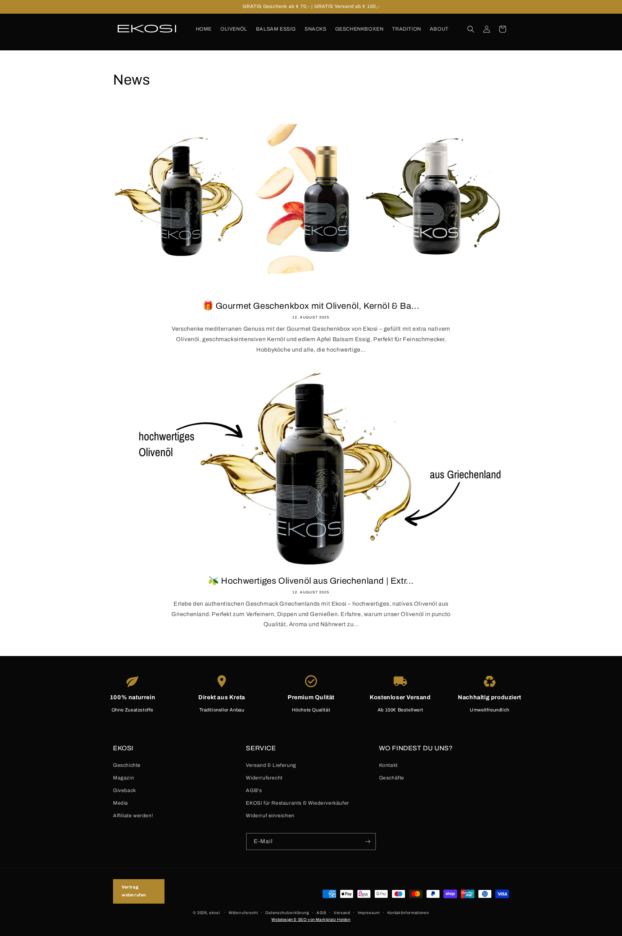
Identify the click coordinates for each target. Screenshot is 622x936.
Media (120, 803)
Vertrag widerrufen (134, 891)
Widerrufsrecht (264, 778)
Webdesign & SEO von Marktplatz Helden (310, 919)
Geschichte (127, 765)
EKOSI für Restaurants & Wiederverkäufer (297, 803)
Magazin (123, 778)
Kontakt (388, 765)
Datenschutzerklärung (287, 912)
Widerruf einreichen (270, 815)
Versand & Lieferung (271, 765)
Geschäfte (391, 778)
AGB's (254, 790)
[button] (471, 29)
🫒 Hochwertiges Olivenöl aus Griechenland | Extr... (311, 580)
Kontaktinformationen (408, 912)
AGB (321, 912)
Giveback (124, 790)
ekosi (214, 912)
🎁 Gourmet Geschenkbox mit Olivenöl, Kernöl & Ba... (311, 306)
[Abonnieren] (367, 841)
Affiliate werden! (133, 815)
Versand (342, 912)
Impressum (369, 912)
